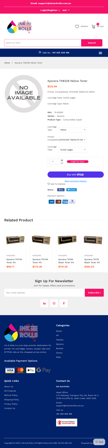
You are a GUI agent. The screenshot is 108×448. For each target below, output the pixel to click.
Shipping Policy (11, 399)
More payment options (75, 181)
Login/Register (48, 10)
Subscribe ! (94, 292)
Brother (59, 348)
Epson (59, 331)
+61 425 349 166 (60, 52)
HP (57, 335)
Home (7, 63)
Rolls (58, 357)
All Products (10, 391)
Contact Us (9, 408)
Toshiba (59, 340)
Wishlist (84, 26)
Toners (59, 353)
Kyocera (10, 255)
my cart (100, 25)
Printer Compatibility (53, 138)
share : (51, 190)
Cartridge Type (52, 128)
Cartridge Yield (52, 148)
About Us (8, 386)
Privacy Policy (10, 404)
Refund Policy (11, 395)
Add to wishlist (57, 184)
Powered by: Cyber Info (92, 443)
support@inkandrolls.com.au (70, 405)
